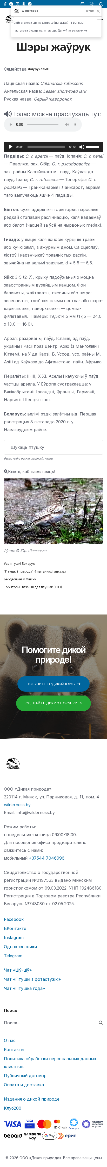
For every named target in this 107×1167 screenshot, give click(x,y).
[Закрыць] (98, 11)
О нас (10, 1040)
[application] (53, 147)
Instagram (14, 937)
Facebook (14, 919)
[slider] (93, 146)
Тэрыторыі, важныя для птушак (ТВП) (33, 587)
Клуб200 (12, 1108)
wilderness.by (17, 804)
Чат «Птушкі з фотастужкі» (32, 979)
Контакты (14, 1049)
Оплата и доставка (24, 1084)
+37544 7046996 (46, 858)
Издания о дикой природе (31, 1099)
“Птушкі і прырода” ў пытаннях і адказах (35, 571)
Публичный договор (25, 1075)
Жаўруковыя (38, 69)
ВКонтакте (15, 928)
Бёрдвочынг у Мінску (20, 579)
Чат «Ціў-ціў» (18, 970)
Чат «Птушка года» (24, 988)
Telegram (13, 955)
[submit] (100, 1023)
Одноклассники (20, 946)
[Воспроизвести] (10, 147)
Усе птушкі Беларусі (20, 564)
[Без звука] (81, 147)
